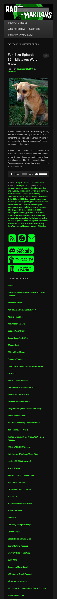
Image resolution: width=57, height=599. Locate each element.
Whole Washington (16, 595)
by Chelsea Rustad (24, 422)
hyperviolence (41, 201)
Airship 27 (12, 285)
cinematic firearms (16, 196)
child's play (28, 193)
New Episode (21, 185)
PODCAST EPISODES (17, 23)
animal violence (33, 190)
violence (22, 223)
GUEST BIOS (34, 29)
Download (39, 182)
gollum (26, 201)
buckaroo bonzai (15, 193)
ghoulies (19, 201)
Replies (42, 226)
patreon (29, 212)
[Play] (11, 174)
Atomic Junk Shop (16, 316)
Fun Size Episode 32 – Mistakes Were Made (23, 59)
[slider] (43, 173)
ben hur (44, 190)
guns (32, 201)
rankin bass (39, 212)
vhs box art (12, 223)
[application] (28, 174)
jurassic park (36, 204)
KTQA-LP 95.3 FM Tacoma (19, 447)
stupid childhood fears (33, 218)
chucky (37, 193)
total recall (43, 220)
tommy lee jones (31, 220)
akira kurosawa (22, 188)
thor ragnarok (17, 220)
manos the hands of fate (32, 209)
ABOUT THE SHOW (16, 29)
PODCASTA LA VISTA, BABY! (20, 35)
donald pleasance (40, 196)
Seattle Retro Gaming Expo (19, 538)
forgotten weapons (38, 199)
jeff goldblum (24, 204)
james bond (13, 204)
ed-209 (21, 199)
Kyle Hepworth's (23, 454)
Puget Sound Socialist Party (20, 503)
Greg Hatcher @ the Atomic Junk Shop (24, 408)
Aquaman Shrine (15, 302)
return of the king (15, 215)
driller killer (12, 199)
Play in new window (24, 182)
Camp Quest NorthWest (18, 338)
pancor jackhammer (16, 212)
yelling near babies (28, 226)
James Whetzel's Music (18, 429)
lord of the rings (40, 207)
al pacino (34, 188)
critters (28, 196)
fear (27, 199)
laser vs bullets (25, 207)
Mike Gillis (12, 71)
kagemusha (13, 207)
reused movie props (32, 215)
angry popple (19, 190)
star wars (19, 218)
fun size (11, 201)
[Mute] (36, 174)
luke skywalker (14, 209)
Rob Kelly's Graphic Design (19, 524)
